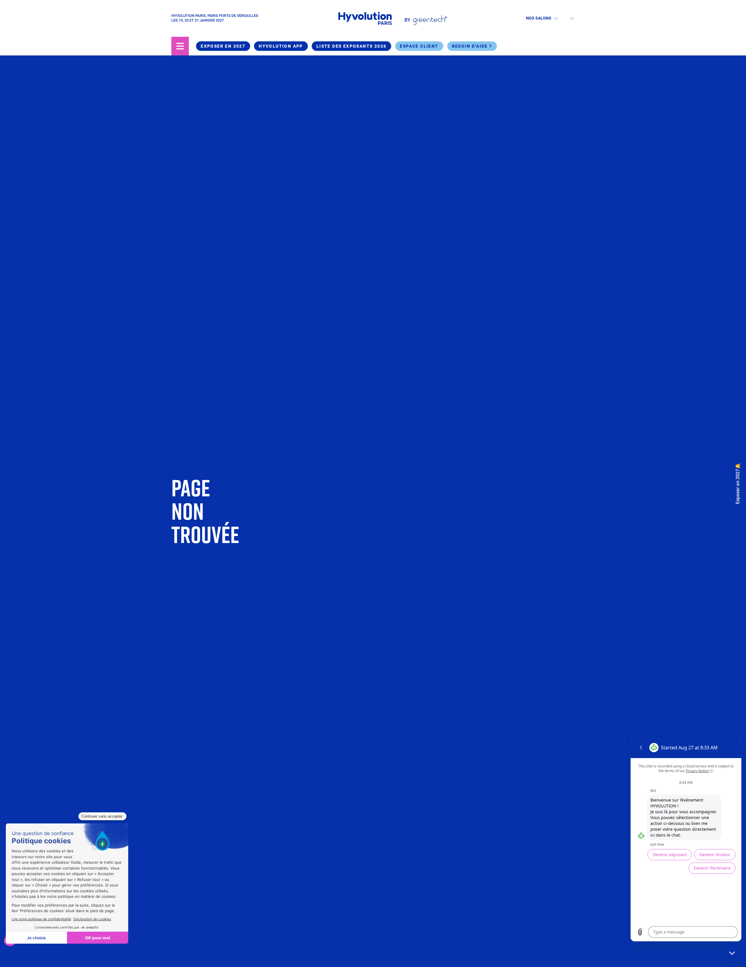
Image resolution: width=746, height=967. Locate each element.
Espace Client (419, 46)
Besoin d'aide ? (472, 46)
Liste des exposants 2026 (351, 46)
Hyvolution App (281, 46)
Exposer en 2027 (223, 46)
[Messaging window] (686, 839)
